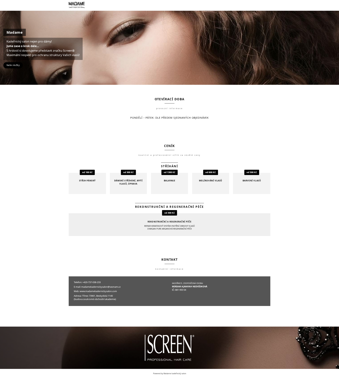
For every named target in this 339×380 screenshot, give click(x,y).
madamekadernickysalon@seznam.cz (101, 286)
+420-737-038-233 (91, 282)
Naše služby (13, 65)
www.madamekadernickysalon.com (98, 291)
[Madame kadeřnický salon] (77, 5)
